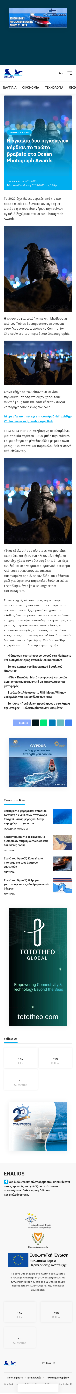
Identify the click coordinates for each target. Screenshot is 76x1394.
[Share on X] (22, 171)
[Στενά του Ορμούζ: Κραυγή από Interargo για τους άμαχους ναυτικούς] (62, 863)
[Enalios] (13, 73)
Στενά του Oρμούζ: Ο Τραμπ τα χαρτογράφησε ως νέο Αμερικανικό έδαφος (26, 884)
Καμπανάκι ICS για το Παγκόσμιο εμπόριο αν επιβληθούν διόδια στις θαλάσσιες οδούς (26, 841)
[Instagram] (55, 1058)
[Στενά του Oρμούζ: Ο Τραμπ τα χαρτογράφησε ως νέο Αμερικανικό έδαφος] (62, 885)
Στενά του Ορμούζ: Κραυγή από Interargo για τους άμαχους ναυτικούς (23, 862)
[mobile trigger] (68, 73)
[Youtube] (21, 1079)
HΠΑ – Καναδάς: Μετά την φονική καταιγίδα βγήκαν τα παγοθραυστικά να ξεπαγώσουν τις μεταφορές (35, 682)
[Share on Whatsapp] (28, 171)
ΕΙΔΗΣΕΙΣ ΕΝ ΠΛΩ (19, 132)
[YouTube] (64, 1363)
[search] (54, 73)
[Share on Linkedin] (34, 171)
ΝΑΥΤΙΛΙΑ (9, 850)
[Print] (46, 171)
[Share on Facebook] (16, 171)
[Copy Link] (40, 171)
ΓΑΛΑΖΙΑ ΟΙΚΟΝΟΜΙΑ (16, 828)
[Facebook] (21, 1058)
